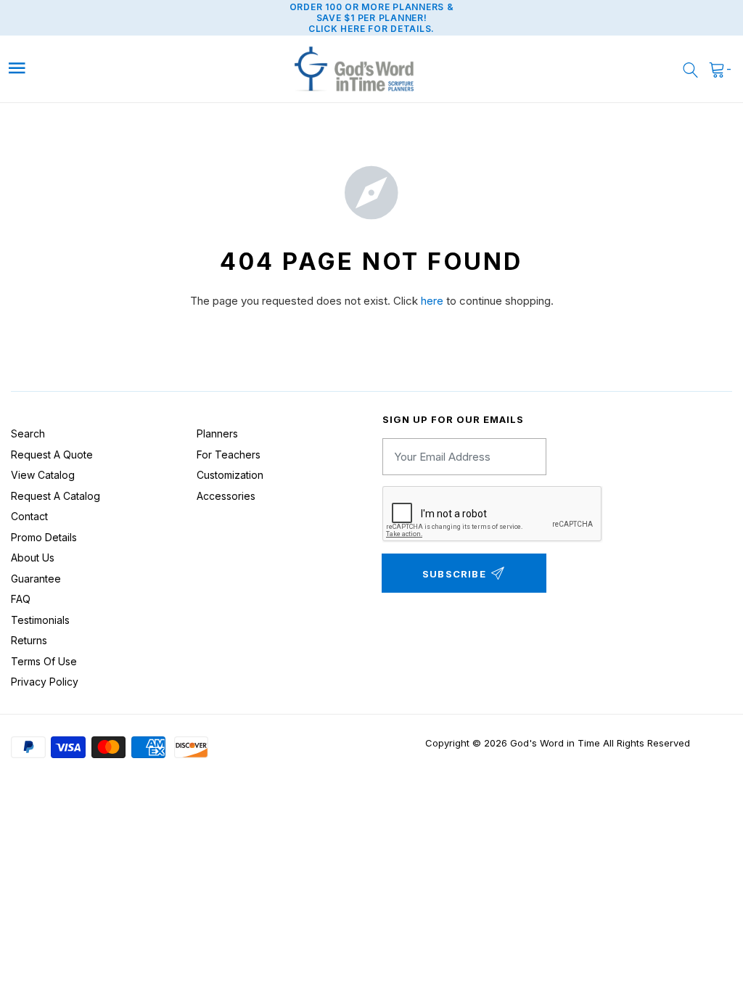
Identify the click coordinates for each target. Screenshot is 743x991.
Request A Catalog (55, 496)
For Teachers (228, 454)
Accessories (226, 496)
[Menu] (97, 68)
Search (28, 433)
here (432, 301)
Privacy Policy (44, 681)
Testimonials (40, 620)
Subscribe (454, 574)
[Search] (690, 69)
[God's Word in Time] (354, 68)
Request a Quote (52, 454)
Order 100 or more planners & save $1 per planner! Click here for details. (372, 17)
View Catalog (43, 475)
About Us (32, 557)
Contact (29, 516)
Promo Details (44, 537)
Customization (230, 475)
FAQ (20, 599)
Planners (217, 433)
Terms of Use (44, 661)
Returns (29, 640)
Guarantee (36, 578)
